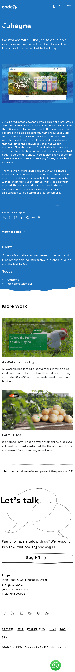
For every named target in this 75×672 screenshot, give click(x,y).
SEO (4, 636)
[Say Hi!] (37, 563)
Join (20, 628)
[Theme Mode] (54, 6)
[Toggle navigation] (69, 6)
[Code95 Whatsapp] (55, 665)
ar (60, 6)
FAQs (53, 628)
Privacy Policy (36, 628)
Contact (7, 628)
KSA (62, 628)
